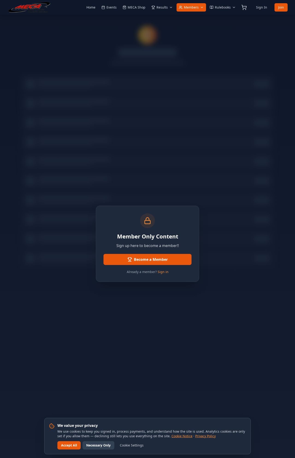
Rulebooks (223, 7)
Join (281, 7)
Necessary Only (98, 445)
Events (111, 7)
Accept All (69, 445)
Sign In (261, 7)
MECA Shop (136, 7)
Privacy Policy (205, 436)
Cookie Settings (132, 445)
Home (90, 7)
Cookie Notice (181, 436)
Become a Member (151, 259)
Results (162, 7)
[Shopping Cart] (244, 7)
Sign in (163, 272)
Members (191, 7)
